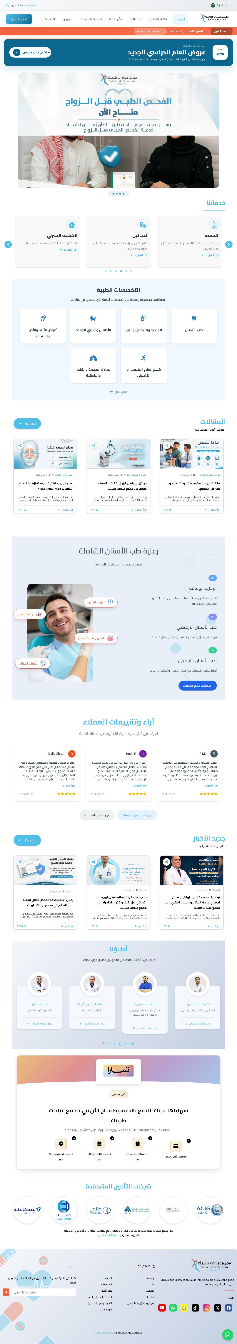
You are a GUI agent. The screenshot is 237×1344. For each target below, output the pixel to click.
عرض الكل (121, 391)
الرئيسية (180, 19)
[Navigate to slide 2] (116, 193)
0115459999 (27, 5)
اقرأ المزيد (212, 255)
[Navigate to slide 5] (110, 271)
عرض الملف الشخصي (199, 1023)
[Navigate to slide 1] (113, 193)
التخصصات (106, 1284)
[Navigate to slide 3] (120, 193)
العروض (67, 19)
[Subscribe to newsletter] (6, 1292)
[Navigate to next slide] (8, 244)
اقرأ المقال (214, 509)
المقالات (136, 19)
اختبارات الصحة (93, 19)
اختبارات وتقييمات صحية (100, 1303)
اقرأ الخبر (216, 926)
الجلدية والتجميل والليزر (100, 1297)
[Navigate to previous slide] (229, 244)
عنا (153, 1284)
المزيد (52, 19)
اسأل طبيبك (116, 19)
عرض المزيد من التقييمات (137, 815)
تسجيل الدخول (19, 19)
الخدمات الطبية (160, 19)
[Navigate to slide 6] (105, 271)
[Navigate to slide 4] (123, 193)
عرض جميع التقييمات (97, 815)
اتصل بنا (151, 1297)
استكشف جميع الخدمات (197, 685)
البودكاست (106, 1309)
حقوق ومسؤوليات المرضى (141, 1303)
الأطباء (108, 1278)
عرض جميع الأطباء (121, 1043)
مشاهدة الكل (107, 1235)
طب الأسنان (106, 1290)
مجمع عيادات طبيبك (105, 1332)
